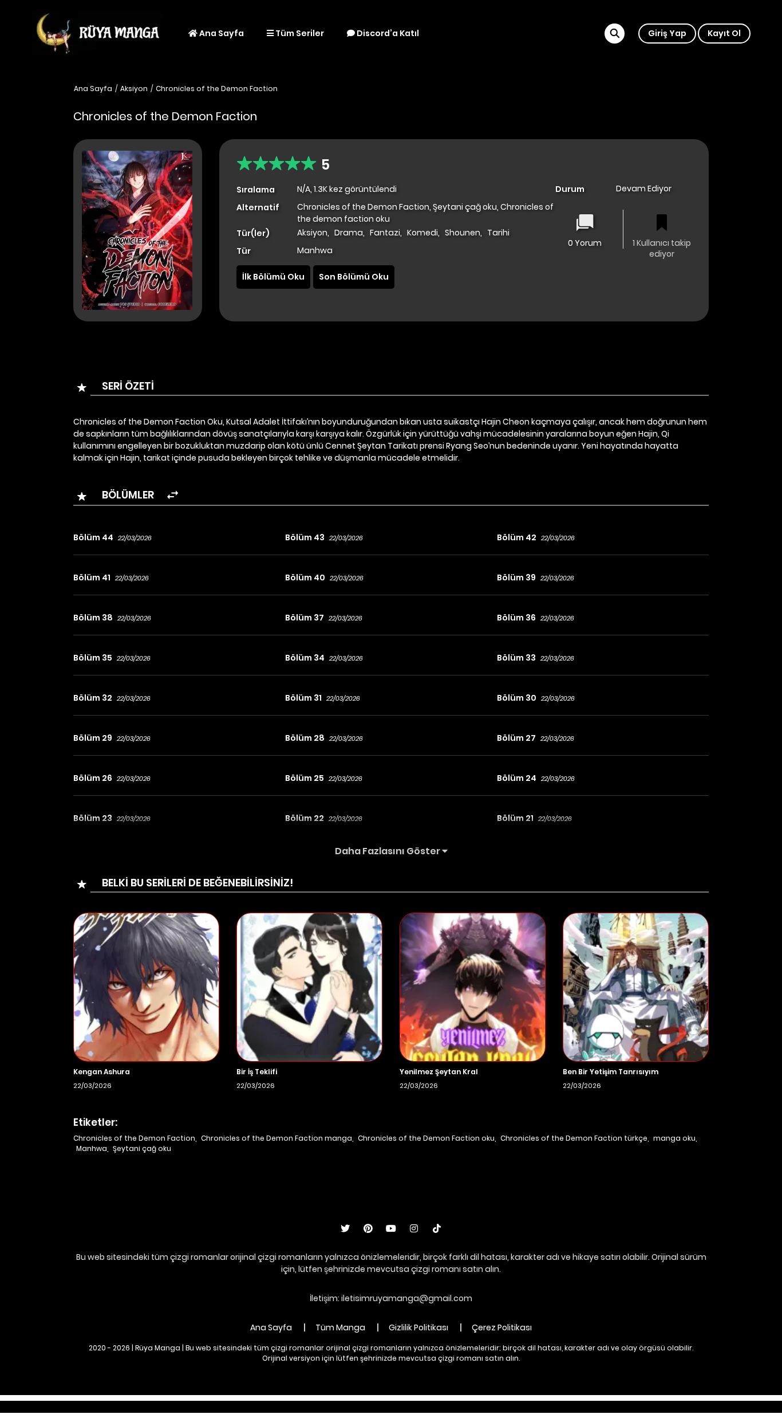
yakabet (409, 1406)
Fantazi (385, 232)
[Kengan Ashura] (146, 986)
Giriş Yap (667, 33)
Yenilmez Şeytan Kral (439, 1072)
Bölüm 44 (93, 537)
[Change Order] (172, 495)
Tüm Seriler (299, 33)
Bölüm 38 (93, 617)
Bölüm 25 (304, 778)
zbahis (370, 1406)
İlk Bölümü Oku (273, 276)
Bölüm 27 (516, 738)
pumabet (454, 1406)
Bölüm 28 (305, 738)
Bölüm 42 (516, 537)
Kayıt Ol (724, 33)
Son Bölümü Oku (354, 276)
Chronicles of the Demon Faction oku (426, 1138)
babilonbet (327, 1406)
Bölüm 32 (92, 698)
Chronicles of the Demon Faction (217, 88)
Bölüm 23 (92, 818)
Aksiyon (134, 88)
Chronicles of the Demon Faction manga (276, 1138)
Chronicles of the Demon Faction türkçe (573, 1138)
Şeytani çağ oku (142, 1148)
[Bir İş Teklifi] (309, 986)
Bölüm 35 (92, 657)
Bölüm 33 (516, 657)
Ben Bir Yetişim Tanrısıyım (610, 1072)
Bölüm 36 (516, 617)
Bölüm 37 (304, 617)
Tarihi (498, 232)
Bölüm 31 (303, 698)
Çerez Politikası (502, 1327)
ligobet (282, 1406)
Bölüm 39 (516, 577)
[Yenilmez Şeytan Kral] (473, 986)
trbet (492, 1406)
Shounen (462, 232)
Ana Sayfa (221, 33)
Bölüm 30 (516, 698)
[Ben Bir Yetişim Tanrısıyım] (636, 986)
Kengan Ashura (101, 1072)
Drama (348, 232)
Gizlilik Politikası (418, 1327)
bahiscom (569, 1406)
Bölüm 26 (92, 778)
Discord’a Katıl (387, 33)
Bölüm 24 (516, 778)
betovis (525, 1406)
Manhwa (91, 1148)
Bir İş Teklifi (256, 1072)
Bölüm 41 (91, 577)
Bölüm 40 (305, 577)
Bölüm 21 (515, 818)
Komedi (422, 232)
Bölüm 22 (304, 818)
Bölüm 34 (305, 657)
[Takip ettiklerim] (662, 224)
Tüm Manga (340, 1327)
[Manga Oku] (97, 32)
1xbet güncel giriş (226, 1406)
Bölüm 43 (305, 537)
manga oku (674, 1138)
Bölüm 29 (92, 738)
